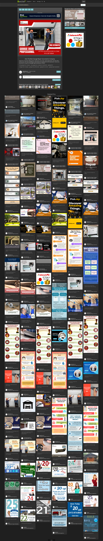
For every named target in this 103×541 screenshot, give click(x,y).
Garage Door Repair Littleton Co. (13, 144)
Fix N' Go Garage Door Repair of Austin (30, 419)
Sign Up (83, 5)
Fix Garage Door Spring (28, 507)
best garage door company (24, 65)
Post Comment (56, 79)
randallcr (41, 497)
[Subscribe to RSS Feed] (42, 1)
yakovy (9, 495)
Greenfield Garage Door (28, 483)
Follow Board (57, 84)
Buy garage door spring (28, 438)
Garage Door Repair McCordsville (14, 479)
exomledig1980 (26, 418)
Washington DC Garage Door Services (30, 134)
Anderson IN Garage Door (91, 513)
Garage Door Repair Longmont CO (93, 177)
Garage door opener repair (91, 178)
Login (84, 1)
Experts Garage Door (11, 107)
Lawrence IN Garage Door (91, 538)
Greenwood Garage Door (59, 533)
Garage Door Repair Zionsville (76, 523)
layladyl (56, 506)
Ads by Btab (40, 12)
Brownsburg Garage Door (12, 496)
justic (9, 537)
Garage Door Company (23, 66)
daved (9, 478)
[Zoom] (29, 10)
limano (25, 506)
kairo (9, 523)
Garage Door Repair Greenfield (60, 483)
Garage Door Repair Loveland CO (29, 159)
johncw (25, 482)
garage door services (44, 66)
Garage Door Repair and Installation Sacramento (36, 84)
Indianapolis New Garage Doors (13, 538)
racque (88, 512)
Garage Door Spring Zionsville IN (45, 520)
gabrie (72, 522)
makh (72, 499)
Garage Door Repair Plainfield (76, 479)
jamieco (56, 532)
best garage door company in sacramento (39, 65)
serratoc (25, 527)
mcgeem (88, 537)
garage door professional (34, 66)
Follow (58, 71)
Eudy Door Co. (41, 178)
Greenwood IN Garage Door (28, 528)
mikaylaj (88, 492)
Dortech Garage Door (27, 257)
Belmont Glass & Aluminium (44, 136)
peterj (72, 478)
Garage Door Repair (27, 114)
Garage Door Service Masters (92, 469)
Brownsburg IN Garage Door (76, 500)
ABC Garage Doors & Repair (28, 113)
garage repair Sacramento (54, 66)
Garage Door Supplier (90, 128)
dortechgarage (26, 256)
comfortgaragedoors (27, 437)
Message (39, 1)
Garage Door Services (43, 118)
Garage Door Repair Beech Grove (61, 507)
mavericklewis (10, 106)
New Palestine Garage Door (91, 493)
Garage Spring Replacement (29, 160)
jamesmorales (89, 127)
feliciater (41, 477)
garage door (50, 65)
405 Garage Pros (42, 117)
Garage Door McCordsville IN (44, 478)
